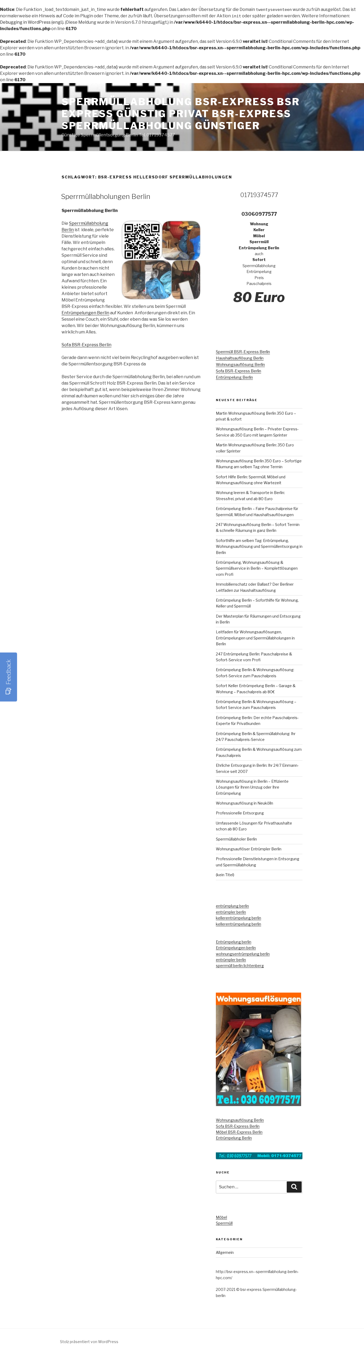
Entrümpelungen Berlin (85, 312)
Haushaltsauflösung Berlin (240, 358)
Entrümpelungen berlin (236, 947)
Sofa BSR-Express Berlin (86, 344)
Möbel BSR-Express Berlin (239, 1132)
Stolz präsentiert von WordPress (89, 1341)
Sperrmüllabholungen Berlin (105, 196)
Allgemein (225, 1252)
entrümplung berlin (232, 906)
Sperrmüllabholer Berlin (236, 839)
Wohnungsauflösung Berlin (240, 364)
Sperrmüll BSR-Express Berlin (243, 351)
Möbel (221, 1217)
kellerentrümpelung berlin (238, 918)
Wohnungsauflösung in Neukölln (244, 803)
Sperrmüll (224, 1223)
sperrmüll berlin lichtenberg (240, 965)
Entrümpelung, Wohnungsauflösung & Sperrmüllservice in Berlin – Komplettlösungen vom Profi (257, 568)
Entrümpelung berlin (233, 942)
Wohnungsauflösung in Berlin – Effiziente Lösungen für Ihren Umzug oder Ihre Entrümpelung (252, 787)
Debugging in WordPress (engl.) (31, 22)
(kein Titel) (225, 874)
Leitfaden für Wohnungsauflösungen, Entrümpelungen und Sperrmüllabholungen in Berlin (255, 638)
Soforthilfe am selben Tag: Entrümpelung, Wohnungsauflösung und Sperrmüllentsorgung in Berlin (259, 546)
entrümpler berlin (231, 912)
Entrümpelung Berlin (234, 377)
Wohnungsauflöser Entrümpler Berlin (248, 849)
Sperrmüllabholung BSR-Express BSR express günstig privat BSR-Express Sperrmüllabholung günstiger (181, 114)
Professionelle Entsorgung (240, 813)
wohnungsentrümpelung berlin (243, 954)
